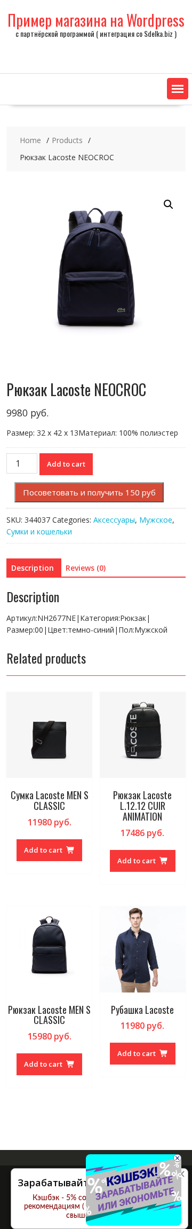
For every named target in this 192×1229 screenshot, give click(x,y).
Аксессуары (114, 520)
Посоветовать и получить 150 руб (89, 492)
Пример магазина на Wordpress (96, 20)
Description (32, 568)
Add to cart (66, 464)
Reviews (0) (86, 568)
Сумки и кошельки (39, 531)
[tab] (32, 568)
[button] (177, 88)
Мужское (155, 520)
